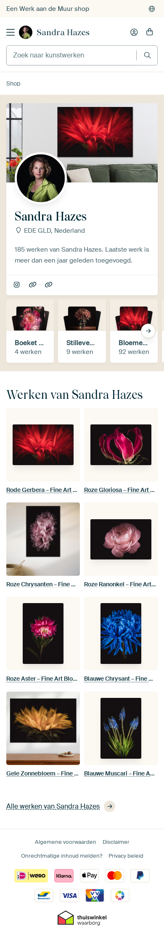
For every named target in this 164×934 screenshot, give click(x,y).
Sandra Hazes (63, 32)
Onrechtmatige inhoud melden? (61, 855)
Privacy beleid (125, 855)
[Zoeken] (147, 55)
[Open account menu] (134, 32)
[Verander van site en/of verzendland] (152, 9)
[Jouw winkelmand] (150, 32)
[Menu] (10, 32)
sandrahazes (17, 285)
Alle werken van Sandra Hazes (53, 806)
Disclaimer (116, 842)
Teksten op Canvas (33, 285)
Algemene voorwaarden (65, 842)
